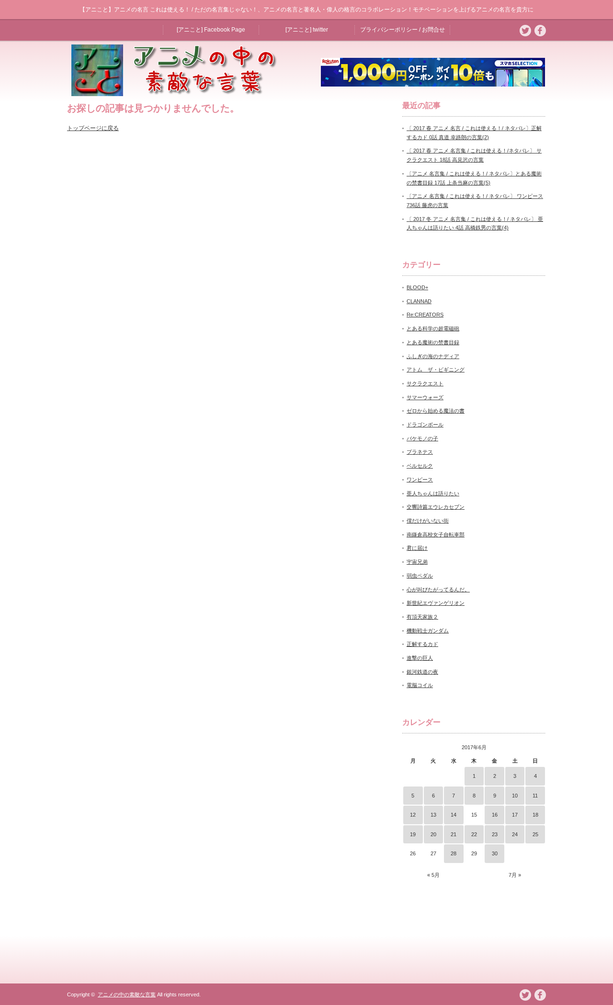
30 (495, 853)
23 (495, 834)
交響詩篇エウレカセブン (436, 507)
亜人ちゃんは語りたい (433, 493)
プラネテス (420, 452)
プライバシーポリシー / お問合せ (402, 29)
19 (413, 834)
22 (474, 834)
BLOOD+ (417, 287)
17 (515, 815)
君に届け (417, 548)
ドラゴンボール (425, 424)
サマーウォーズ (425, 397)
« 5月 (433, 875)
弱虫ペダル (420, 576)
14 (453, 815)
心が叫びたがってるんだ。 (438, 589)
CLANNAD (419, 301)
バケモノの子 (422, 438)
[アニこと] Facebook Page (211, 29)
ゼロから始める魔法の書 (436, 411)
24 (515, 834)
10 (515, 795)
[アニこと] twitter (306, 29)
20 (433, 834)
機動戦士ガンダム (428, 631)
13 (433, 815)
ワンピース (420, 479)
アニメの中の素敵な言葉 (127, 994)
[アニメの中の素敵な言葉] (179, 93)
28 (453, 853)
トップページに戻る (93, 128)
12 (413, 815)
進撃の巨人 (420, 658)
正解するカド (422, 644)
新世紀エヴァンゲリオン (436, 603)
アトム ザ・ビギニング (436, 369)
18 (535, 815)
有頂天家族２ (422, 617)
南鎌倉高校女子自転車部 (436, 534)
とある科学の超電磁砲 (433, 328)
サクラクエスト (425, 383)
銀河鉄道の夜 (422, 672)
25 (535, 834)
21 (453, 834)
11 (535, 795)
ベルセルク (420, 466)
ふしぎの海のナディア (433, 356)
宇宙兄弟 (417, 562)
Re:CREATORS (425, 314)
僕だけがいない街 (428, 521)
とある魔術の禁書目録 (433, 342)
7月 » (515, 875)
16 (495, 815)
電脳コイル (420, 685)
